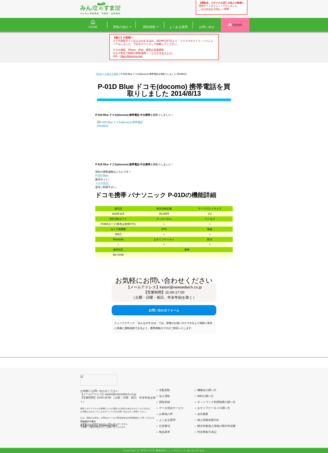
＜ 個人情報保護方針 (206, 420)
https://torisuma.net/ (131, 56)
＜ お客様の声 (164, 414)
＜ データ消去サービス (170, 408)
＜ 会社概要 (201, 414)
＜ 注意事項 (163, 425)
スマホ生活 (101, 183)
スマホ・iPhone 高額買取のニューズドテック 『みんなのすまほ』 (100, 8)
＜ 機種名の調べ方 (205, 390)
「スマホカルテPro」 (210, 9)
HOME (93, 27)
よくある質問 (178, 27)
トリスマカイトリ (161, 53)
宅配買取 (236, 24)
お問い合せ (206, 27)
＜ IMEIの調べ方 (204, 396)
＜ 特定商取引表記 (205, 431)
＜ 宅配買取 (163, 390)
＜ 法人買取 (163, 396)
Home (99, 74)
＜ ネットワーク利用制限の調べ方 (215, 402)
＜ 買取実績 (163, 402)
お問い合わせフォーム (164, 310)
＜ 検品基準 (163, 431)
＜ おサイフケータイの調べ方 (212, 408)
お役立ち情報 (111, 74)
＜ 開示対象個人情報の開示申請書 (215, 425)
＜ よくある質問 (165, 420)
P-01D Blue (101, 175)
